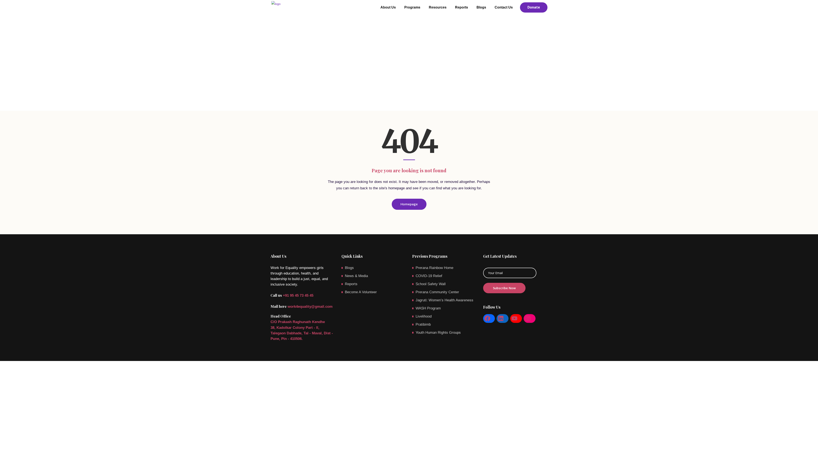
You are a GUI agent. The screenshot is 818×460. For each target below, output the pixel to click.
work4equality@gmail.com (310, 307)
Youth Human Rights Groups (438, 333)
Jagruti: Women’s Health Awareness (444, 300)
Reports (351, 284)
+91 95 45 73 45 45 (298, 295)
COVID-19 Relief (429, 276)
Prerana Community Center (437, 292)
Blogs (349, 268)
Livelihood (424, 316)
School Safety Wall (431, 284)
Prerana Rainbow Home (434, 268)
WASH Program (428, 308)
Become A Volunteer (361, 292)
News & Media (356, 276)
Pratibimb (423, 324)
